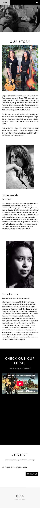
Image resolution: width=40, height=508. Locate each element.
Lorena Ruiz (23, 499)
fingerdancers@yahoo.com (16, 467)
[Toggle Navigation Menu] (37, 2)
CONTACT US (32, 474)
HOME (4, 2)
